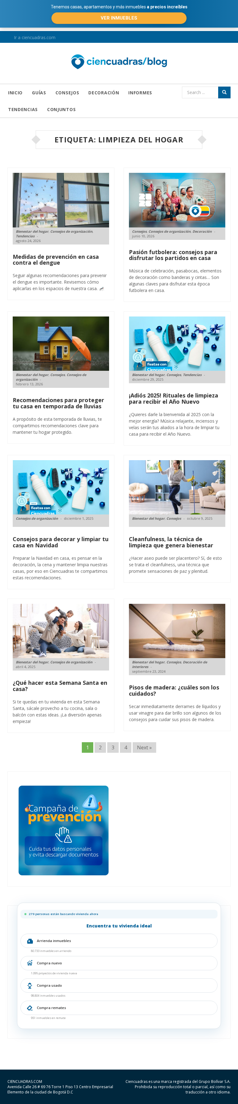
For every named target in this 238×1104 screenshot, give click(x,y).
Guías (39, 93)
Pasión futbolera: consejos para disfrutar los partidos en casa (173, 255)
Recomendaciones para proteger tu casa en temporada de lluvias (58, 403)
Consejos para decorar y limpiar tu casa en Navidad (60, 542)
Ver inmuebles (119, 18)
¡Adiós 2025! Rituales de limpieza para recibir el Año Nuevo (173, 398)
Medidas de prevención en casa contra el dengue (56, 260)
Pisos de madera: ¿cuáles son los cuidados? (174, 690)
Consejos (67, 93)
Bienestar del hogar (32, 231)
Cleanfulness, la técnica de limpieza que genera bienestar (171, 542)
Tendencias (23, 109)
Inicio (15, 93)
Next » (144, 747)
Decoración (103, 93)
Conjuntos (61, 109)
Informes (140, 93)
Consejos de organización (71, 231)
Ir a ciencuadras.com (34, 37)
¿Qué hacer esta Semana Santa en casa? (60, 686)
